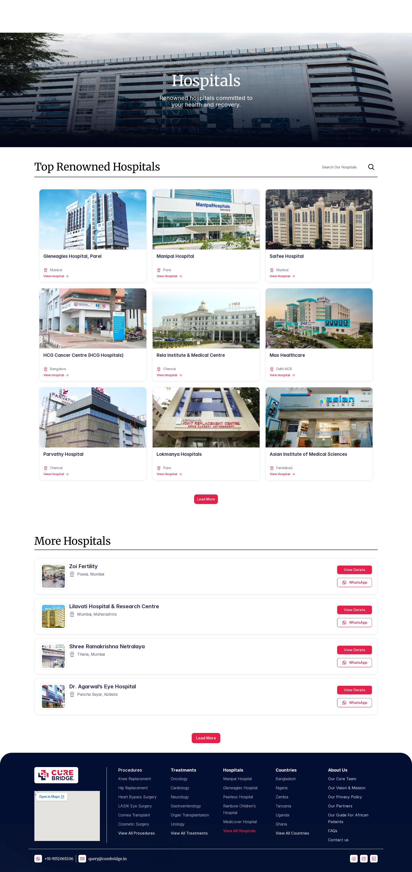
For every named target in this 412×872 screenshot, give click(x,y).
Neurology (180, 796)
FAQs (332, 830)
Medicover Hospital (240, 821)
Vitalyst (329, 8)
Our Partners (340, 806)
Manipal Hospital (237, 778)
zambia (282, 796)
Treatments (256, 8)
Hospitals (221, 8)
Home (199, 8)
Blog (311, 8)
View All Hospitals (239, 830)
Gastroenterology (186, 806)
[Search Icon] (348, 167)
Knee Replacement (134, 778)
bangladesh (286, 778)
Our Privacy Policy (345, 796)
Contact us (338, 839)
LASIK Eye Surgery (135, 806)
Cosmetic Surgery (133, 824)
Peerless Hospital (238, 796)
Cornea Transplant (134, 815)
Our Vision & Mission (346, 787)
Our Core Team (342, 778)
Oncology (179, 778)
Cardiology (180, 787)
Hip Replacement (133, 787)
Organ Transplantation (190, 815)
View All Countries (292, 833)
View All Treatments (189, 833)
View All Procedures (136, 833)
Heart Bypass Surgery (137, 796)
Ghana (281, 824)
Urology (178, 824)
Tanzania (283, 806)
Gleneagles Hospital (240, 787)
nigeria (282, 787)
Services (292, 8)
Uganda (282, 815)
